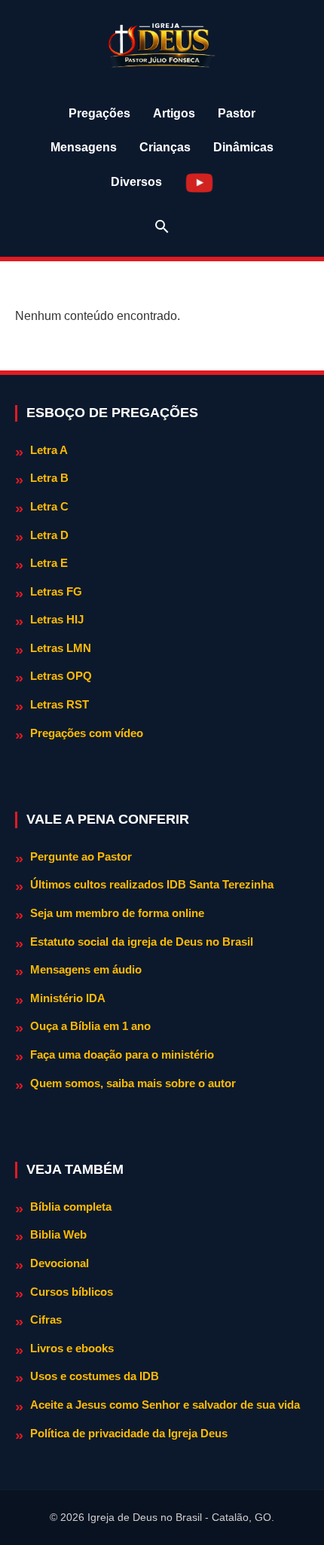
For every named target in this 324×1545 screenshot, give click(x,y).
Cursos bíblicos (71, 1291)
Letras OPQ (61, 675)
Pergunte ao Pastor (81, 856)
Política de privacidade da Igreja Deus (129, 1433)
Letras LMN (60, 647)
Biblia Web (58, 1234)
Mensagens (83, 147)
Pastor (236, 113)
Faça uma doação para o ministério (122, 1054)
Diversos (136, 181)
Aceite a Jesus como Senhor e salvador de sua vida (165, 1404)
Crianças (165, 147)
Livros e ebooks (72, 1348)
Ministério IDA (67, 998)
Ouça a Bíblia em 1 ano (90, 1025)
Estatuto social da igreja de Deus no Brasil (141, 941)
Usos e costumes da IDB (94, 1376)
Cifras (46, 1319)
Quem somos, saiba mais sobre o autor (133, 1083)
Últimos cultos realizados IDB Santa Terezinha (152, 884)
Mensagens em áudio (86, 969)
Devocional (59, 1263)
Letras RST (59, 704)
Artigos (174, 113)
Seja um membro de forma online (117, 913)
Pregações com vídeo (86, 733)
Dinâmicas (243, 147)
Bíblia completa (71, 1206)
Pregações (99, 113)
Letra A (49, 449)
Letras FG (56, 591)
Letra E (49, 562)
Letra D (49, 535)
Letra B (49, 477)
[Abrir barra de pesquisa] (162, 227)
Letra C (49, 506)
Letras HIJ (57, 619)
